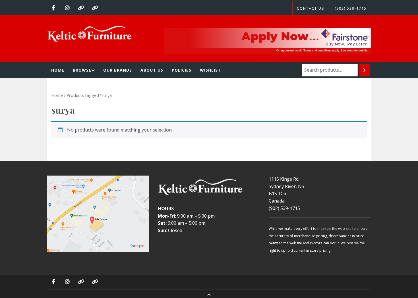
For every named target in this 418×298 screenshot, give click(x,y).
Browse (82, 70)
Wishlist (210, 70)
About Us (151, 70)
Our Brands (117, 70)
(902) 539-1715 (351, 8)
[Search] (364, 70)
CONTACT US (310, 8)
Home (57, 70)
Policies (181, 70)
